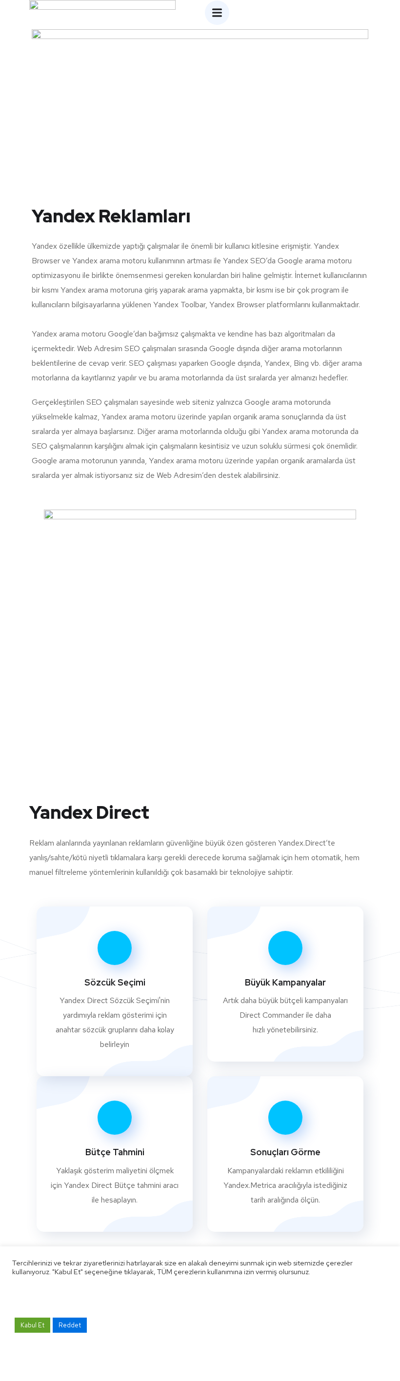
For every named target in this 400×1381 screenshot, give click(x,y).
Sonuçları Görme (285, 1152)
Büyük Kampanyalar (285, 982)
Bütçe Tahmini (114, 1152)
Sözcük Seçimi (114, 982)
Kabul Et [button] (32, 1325)
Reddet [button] (70, 1325)
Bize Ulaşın (278, 1068)
